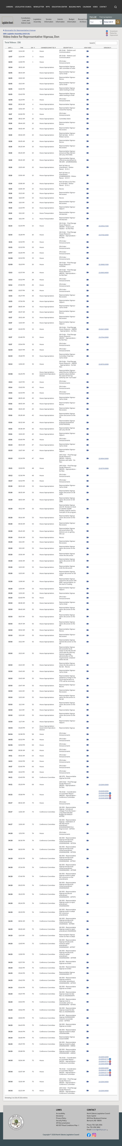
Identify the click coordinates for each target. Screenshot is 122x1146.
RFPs (48, 7)
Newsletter (38, 7)
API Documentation (63, 1123)
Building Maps (75, 7)
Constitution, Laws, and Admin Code (25, 20)
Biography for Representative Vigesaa (20, 30)
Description (67, 48)
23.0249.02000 (104, 791)
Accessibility (60, 1113)
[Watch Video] (88, 51)
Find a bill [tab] (93, 17)
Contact (103, 7)
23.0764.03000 (104, 337)
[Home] (7, 21)
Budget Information (71, 20)
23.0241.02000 (104, 329)
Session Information (48, 20)
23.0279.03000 (104, 468)
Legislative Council (23, 7)
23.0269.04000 (105, 1064)
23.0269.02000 (104, 1057)
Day (32, 48)
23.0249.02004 (105, 793)
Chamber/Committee (47, 48)
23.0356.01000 (104, 226)
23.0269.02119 (105, 1059)
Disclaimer (60, 1116)
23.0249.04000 (105, 798)
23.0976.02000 (104, 364)
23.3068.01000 (104, 264)
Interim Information (60, 20)
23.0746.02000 (104, 235)
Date (9, 48)
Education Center (59, 7)
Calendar (87, 7)
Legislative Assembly (37, 20)
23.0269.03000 (104, 784)
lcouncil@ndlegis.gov (98, 1130)
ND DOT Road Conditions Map (66, 1125)
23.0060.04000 (104, 272)
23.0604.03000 (104, 458)
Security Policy (61, 1121)
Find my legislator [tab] (105, 17)
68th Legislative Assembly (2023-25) (16, 34)
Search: (92, 43)
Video (95, 7)
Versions (107, 48)
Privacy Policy (61, 1118)
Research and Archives (83, 20)
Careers (9, 7)
